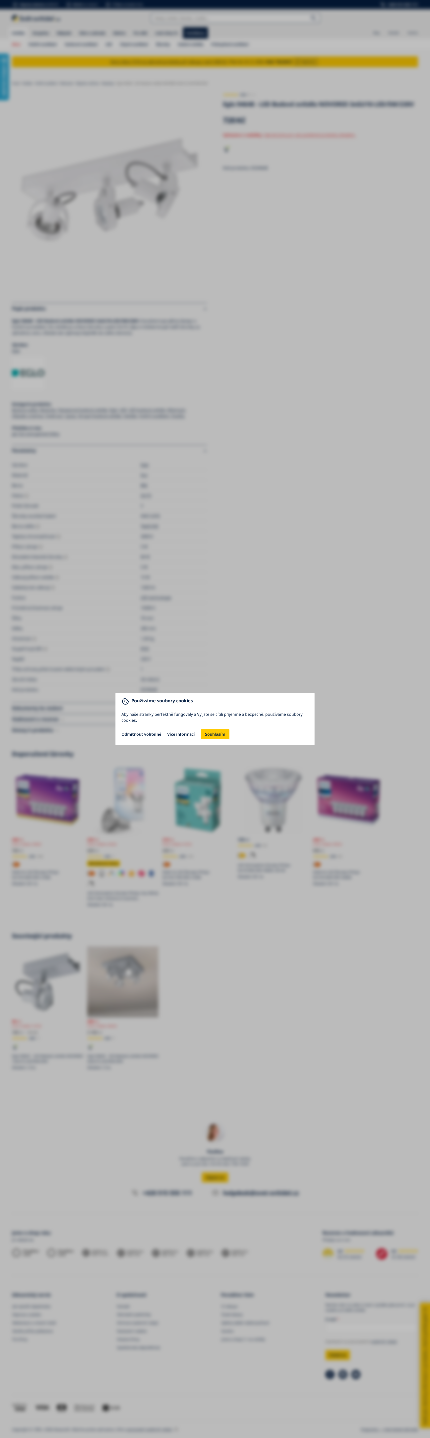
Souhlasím (215, 734)
